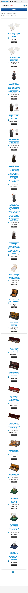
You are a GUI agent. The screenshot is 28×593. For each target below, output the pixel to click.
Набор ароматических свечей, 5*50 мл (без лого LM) (14, 35)
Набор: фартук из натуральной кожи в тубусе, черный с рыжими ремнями (14, 141)
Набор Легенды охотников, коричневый (14, 324)
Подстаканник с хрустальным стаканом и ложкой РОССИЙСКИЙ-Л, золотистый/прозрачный (14, 527)
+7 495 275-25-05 (14, 1)
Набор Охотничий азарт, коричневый (14, 300)
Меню (14, 9)
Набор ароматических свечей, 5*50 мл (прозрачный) (14, 59)
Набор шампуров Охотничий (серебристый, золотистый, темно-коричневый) (14, 399)
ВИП (16, 15)
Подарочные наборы (16, 16)
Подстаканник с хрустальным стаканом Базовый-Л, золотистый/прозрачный (14, 499)
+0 (26, 5)
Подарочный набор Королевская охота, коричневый (14, 452)
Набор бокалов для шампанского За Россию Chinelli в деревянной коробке (14, 276)
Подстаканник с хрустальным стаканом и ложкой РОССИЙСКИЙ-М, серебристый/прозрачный (14, 556)
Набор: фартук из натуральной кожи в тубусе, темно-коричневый (14, 116)
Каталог (7, 15)
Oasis (12, 15)
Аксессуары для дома (5, 16)
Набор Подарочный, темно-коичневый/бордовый (14, 374)
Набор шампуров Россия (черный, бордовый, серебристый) (14, 349)
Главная (2, 15)
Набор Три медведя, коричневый (14, 475)
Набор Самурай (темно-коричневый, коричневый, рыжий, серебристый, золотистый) (14, 426)
